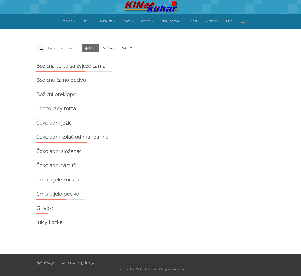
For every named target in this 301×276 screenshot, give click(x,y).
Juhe (84, 21)
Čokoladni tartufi (56, 165)
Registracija (85, 262)
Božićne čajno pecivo (61, 79)
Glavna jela (105, 21)
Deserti (145, 21)
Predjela (66, 21)
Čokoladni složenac (59, 151)
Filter (92, 48)
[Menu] (243, 21)
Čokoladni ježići (54, 122)
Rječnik (41, 262)
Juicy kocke (49, 222)
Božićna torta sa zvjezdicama (71, 65)
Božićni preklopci (56, 94)
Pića (229, 21)
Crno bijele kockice (58, 179)
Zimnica (211, 21)
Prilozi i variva (169, 21)
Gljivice (44, 208)
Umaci (192, 21)
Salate (126, 21)
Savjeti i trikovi (56, 262)
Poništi (110, 48)
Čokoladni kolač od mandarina (72, 136)
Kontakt (71, 262)
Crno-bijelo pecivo (57, 193)
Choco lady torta (56, 108)
